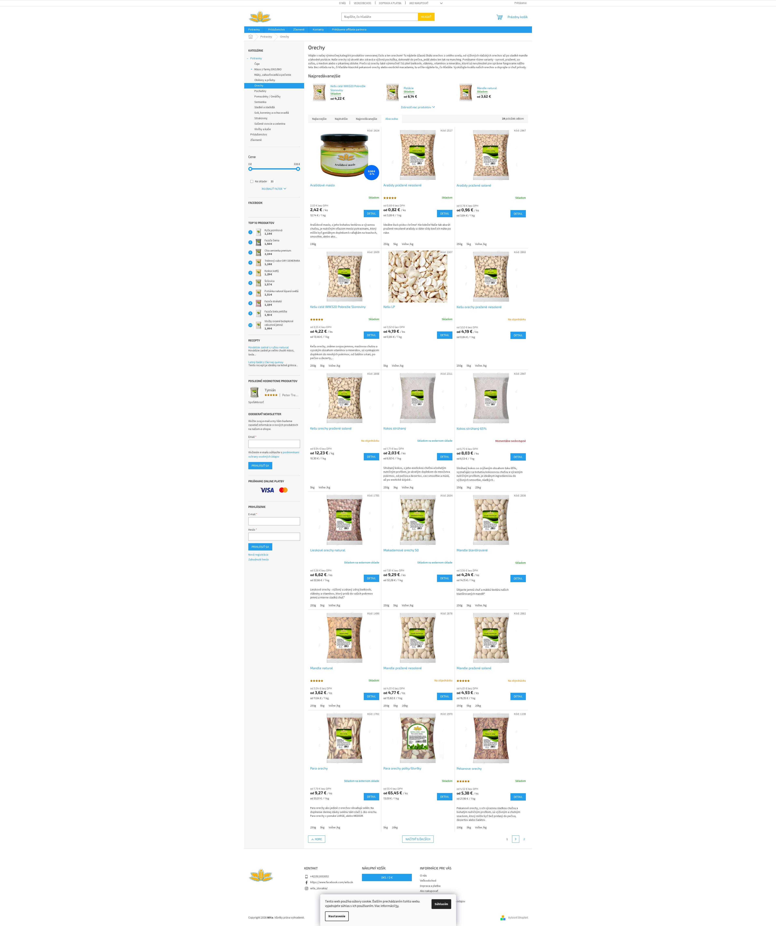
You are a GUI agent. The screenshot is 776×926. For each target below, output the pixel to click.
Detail (371, 213)
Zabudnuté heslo (258, 560)
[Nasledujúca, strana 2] (515, 839)
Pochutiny (260, 91)
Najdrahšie (341, 119)
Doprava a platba (390, 3)
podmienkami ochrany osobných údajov (273, 454)
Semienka (260, 102)
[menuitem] (254, 29)
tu (396, 906)
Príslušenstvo (258, 135)
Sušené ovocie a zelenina (269, 124)
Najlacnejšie (319, 119)
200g (460, 828)
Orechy (258, 86)
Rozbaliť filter (272, 189)
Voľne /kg (407, 244)
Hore (318, 839)
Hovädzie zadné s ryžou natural (268, 347)
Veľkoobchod (362, 3)
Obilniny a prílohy (264, 80)
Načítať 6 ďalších (418, 839)
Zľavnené (256, 140)
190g (313, 244)
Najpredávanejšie (366, 119)
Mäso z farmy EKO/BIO (268, 69)
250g (386, 244)
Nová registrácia (258, 555)
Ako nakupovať (418, 3)
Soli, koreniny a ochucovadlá (271, 113)
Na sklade (264, 181)
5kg (395, 244)
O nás (342, 3)
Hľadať (426, 16)
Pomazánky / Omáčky (267, 97)
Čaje (257, 64)
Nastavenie (336, 916)
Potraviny (256, 58)
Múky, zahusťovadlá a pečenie (272, 75)
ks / (387, 877)
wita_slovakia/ (319, 888)
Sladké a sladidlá (264, 107)
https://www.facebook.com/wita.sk (331, 882)
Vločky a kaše (262, 129)
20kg (405, 706)
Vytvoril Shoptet (518, 918)
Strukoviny (260, 118)
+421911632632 (319, 876)
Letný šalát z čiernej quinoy (265, 362)
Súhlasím (441, 904)
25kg (478, 488)
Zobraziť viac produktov (416, 107)
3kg (395, 488)
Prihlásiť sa (260, 465)
